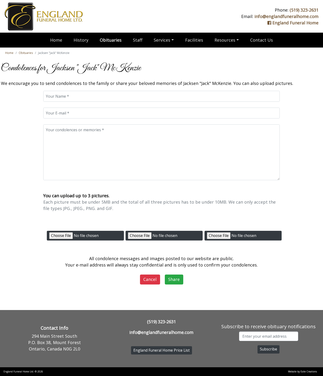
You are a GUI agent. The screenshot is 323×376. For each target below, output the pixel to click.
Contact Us (261, 40)
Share (174, 279)
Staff (137, 40)
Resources (224, 40)
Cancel (150, 279)
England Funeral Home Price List (161, 350)
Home (56, 40)
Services (162, 40)
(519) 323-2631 (304, 10)
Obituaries (111, 40)
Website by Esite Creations (302, 371)
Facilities (194, 40)
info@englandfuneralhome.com (286, 16)
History (81, 40)
